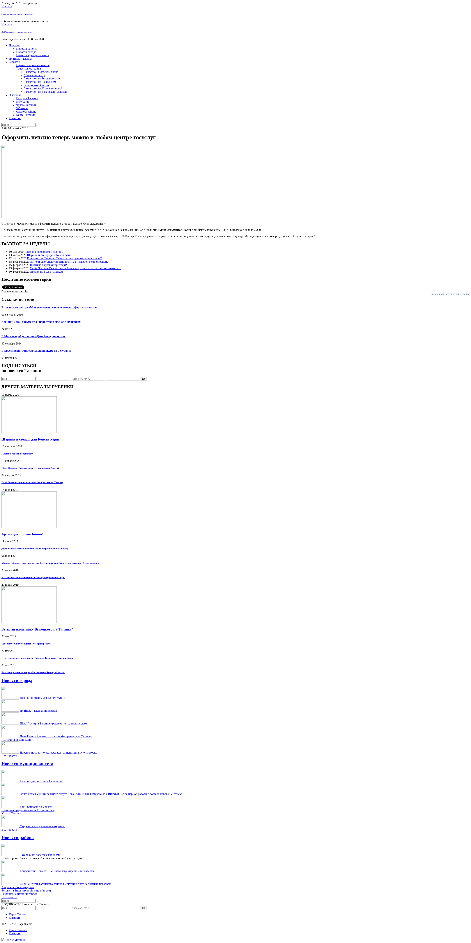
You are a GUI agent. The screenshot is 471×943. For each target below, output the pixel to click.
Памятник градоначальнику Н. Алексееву (27, 810)
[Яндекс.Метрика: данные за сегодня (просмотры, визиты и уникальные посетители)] (13, 940)
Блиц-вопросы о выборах (36, 806)
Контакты (15, 118)
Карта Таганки (25, 114)
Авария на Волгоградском (46, 271)
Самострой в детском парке (41, 71)
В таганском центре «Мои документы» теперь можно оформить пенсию (49, 307)
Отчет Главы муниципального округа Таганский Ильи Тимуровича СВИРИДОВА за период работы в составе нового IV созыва (101, 793)
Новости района (26, 48)
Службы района (26, 111)
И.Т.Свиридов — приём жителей (16, 32)
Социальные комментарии (450, 294)
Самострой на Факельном (40, 81)
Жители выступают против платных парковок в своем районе (69, 261)
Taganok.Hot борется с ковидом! (44, 251)
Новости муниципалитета (32, 55)
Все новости (9, 755)
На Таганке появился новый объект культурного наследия (33, 577)
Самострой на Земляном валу (42, 78)
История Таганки (27, 98)
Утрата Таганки (11, 813)
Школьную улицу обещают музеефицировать (26, 643)
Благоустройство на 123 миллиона (41, 781)
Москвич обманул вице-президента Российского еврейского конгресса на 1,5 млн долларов (50, 563)
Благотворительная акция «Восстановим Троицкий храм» (33, 672)
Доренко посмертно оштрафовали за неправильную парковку (34, 548)
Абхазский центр (34, 75)
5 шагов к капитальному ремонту (17, 14)
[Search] (37, 125)
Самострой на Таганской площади (45, 91)
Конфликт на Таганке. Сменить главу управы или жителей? (64, 258)
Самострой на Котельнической (43, 88)
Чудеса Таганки (26, 104)
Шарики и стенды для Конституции (49, 255)
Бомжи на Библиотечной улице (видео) (26, 890)
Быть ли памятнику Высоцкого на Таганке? (37, 629)
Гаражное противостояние (32, 65)
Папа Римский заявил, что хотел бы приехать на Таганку (32, 482)
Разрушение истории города (19, 893)
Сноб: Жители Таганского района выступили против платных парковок (75, 268)
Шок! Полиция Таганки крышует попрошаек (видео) (30, 468)
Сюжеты (14, 61)
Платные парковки (21, 58)
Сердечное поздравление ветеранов (42, 826)
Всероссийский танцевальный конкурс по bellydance (36, 350)
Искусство (22, 101)
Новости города (26, 52)
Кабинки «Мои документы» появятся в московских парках (41, 321)
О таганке (15, 95)
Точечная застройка (28, 68)
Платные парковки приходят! (48, 265)
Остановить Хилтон (36, 85)
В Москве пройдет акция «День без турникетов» (33, 336)
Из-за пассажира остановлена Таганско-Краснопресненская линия (37, 658)
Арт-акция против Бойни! (22, 534)
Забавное (22, 108)
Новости (6, 6)
